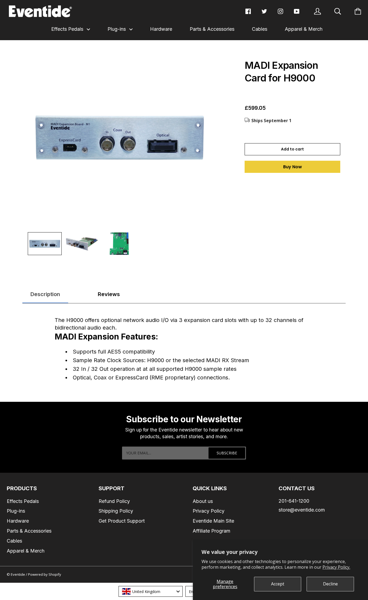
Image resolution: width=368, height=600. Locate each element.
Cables (259, 29)
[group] (45, 243)
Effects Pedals (68, 29)
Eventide (18, 574)
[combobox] (151, 591)
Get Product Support (122, 521)
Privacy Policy (208, 511)
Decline (330, 584)
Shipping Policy (116, 511)
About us (203, 501)
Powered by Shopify (44, 574)
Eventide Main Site (213, 521)
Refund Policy (114, 501)
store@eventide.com (302, 510)
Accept (277, 584)
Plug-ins (117, 29)
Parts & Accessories (212, 29)
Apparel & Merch (303, 29)
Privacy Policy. (336, 567)
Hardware (161, 29)
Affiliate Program (211, 531)
